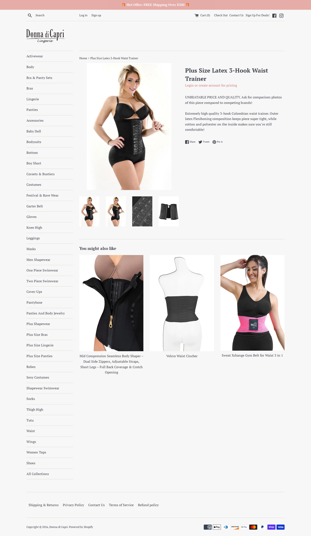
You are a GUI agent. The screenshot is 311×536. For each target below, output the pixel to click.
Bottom (32, 152)
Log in (83, 15)
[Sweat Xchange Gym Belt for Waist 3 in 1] (252, 303)
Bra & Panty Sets (39, 77)
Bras (29, 88)
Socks (30, 398)
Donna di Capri (58, 527)
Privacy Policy (73, 505)
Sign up (96, 15)
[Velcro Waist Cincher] (182, 303)
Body (30, 67)
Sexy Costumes (37, 377)
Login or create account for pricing (211, 85)
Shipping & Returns (44, 505)
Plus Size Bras (37, 334)
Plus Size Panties (39, 356)
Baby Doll (33, 131)
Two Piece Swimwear (42, 281)
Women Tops (36, 452)
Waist (30, 431)
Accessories (35, 120)
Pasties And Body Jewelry (45, 313)
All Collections (37, 473)
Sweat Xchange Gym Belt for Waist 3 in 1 (252, 355)
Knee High (34, 227)
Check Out (221, 15)
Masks (31, 249)
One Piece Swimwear (42, 270)
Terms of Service (121, 505)
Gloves (31, 216)
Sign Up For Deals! (258, 15)
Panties (32, 109)
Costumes (33, 184)
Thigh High (34, 409)
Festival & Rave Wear (42, 195)
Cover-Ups (34, 291)
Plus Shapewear (38, 323)
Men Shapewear (38, 259)
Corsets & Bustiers (40, 174)
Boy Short (33, 163)
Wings (31, 441)
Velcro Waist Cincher (182, 356)
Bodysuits (33, 141)
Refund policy (148, 505)
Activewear (34, 56)
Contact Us (236, 15)
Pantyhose (34, 302)
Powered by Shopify (81, 527)
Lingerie (32, 99)
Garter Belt (34, 206)
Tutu (30, 420)
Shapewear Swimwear (42, 388)
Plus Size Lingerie (40, 345)
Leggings (33, 238)
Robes (31, 366)
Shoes (30, 463)
